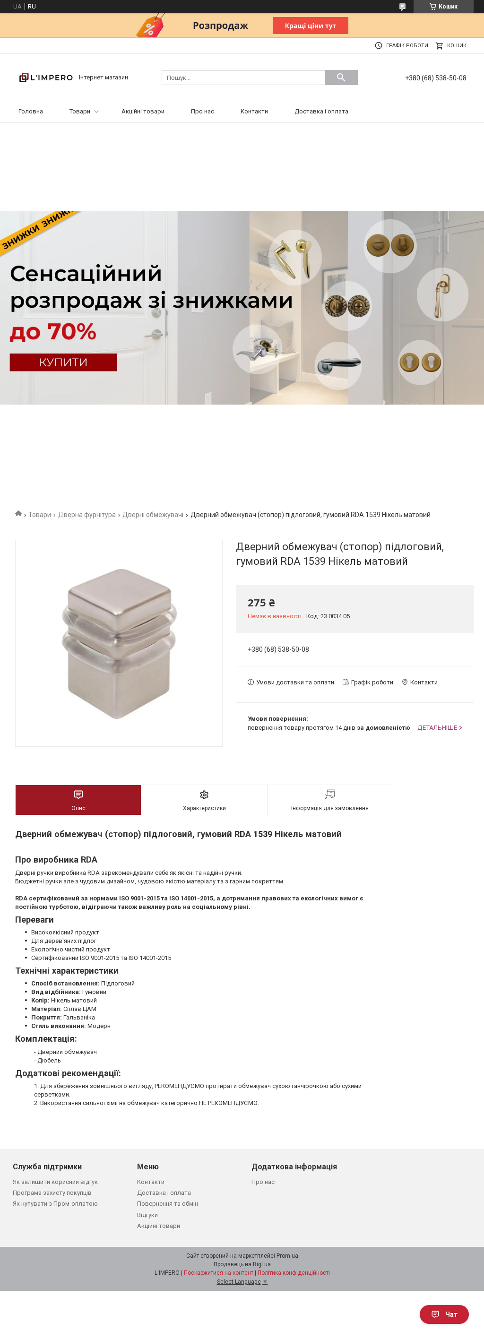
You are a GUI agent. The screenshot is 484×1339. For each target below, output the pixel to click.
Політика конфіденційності (294, 1273)
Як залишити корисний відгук (55, 1181)
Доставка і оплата (321, 111)
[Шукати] (341, 77)
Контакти (254, 111)
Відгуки (147, 1214)
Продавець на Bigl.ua (242, 1264)
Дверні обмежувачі (152, 514)
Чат (451, 1314)
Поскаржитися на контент (218, 1273)
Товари (79, 111)
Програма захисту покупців (52, 1192)
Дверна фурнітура (87, 514)
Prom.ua (287, 1256)
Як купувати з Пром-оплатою (55, 1203)
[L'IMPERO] (45, 76)
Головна (30, 111)
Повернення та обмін (167, 1203)
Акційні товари (142, 111)
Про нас (202, 111)
